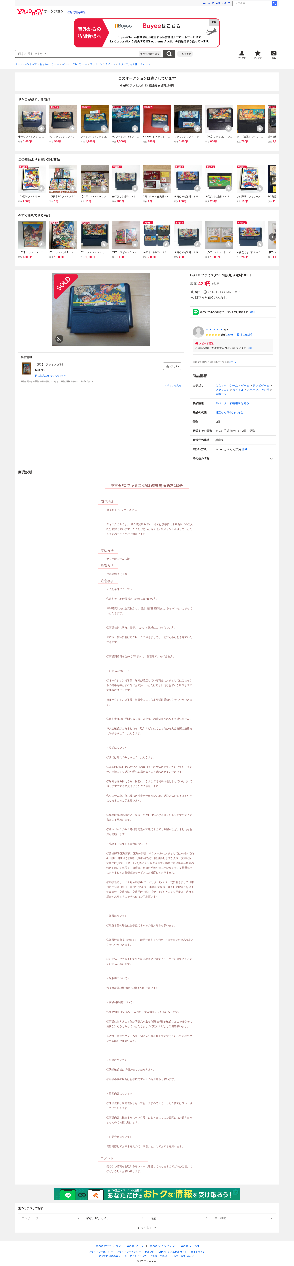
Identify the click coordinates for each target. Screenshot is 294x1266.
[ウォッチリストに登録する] (41, 128)
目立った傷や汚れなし (229, 412)
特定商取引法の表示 (110, 1256)
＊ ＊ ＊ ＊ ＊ (214, 329)
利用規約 (149, 1251)
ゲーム (65, 64)
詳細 (252, 312)
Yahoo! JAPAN (211, 3)
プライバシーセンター (129, 1251)
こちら (232, 361)
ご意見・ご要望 (158, 1256)
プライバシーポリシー (101, 1251)
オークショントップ (26, 64)
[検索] (274, 3)
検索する (169, 54)
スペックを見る (172, 385)
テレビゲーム (80, 64)
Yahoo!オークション (108, 1245)
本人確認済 (246, 334)
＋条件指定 (185, 53)
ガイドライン (198, 1251)
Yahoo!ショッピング (162, 1245)
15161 (229, 334)
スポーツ (145, 64)
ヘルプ (226, 3)
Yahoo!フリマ (135, 1245)
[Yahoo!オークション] (40, 9)
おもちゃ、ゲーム (49, 64)
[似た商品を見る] (59, 339)
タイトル (110, 64)
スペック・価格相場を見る (232, 403)
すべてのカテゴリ (149, 53)
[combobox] (77, 53)
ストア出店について (135, 1256)
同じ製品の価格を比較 (51, 375)
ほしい (174, 366)
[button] (233, 458)
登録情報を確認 (76, 12)
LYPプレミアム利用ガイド (172, 1251)
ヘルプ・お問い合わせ (183, 1256)
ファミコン (96, 64)
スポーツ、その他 (127, 64)
